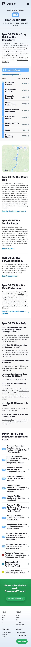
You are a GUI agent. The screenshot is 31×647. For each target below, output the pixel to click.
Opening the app (16, 194)
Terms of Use (20, 624)
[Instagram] (17, 635)
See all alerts (7, 249)
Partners (5, 629)
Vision (18, 615)
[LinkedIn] (25, 635)
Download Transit (14, 599)
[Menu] (27, 3)
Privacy (18, 622)
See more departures (10, 75)
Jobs (17, 620)
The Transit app (15, 237)
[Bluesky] (20, 635)
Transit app (18, 272)
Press (3, 620)
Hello (4, 612)
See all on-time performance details (14, 312)
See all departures (9, 276)
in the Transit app (24, 391)
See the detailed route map (13, 211)
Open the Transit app (8, 227)
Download (22, 641)
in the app (5, 368)
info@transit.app (21, 632)
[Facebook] (22, 635)
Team (18, 617)
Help (3, 622)
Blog (3, 617)
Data (3, 637)
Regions (4, 615)
